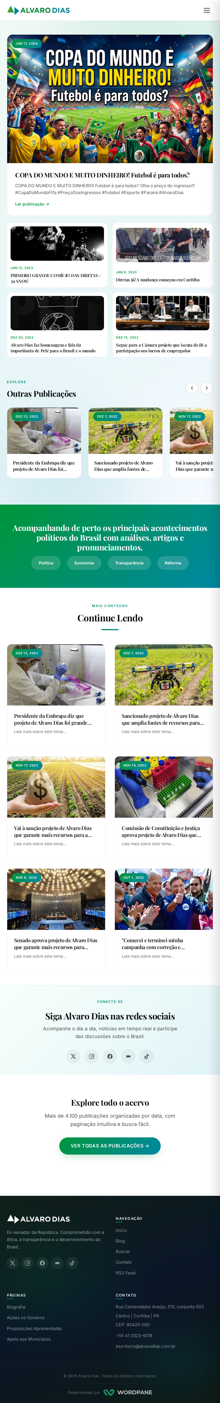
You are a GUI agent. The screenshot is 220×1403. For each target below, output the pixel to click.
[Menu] (207, 10)
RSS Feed (125, 1273)
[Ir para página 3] (113, 490)
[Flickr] (128, 1056)
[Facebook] (110, 1056)
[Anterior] (192, 388)
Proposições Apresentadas (34, 1328)
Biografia (16, 1307)
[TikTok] (147, 1056)
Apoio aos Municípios (29, 1339)
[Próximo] (207, 388)
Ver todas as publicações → (110, 1146)
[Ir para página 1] (106, 490)
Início (121, 1230)
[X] (73, 1056)
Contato (124, 1262)
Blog (120, 1241)
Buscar (123, 1251)
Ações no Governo (26, 1317)
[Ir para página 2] (110, 490)
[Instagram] (92, 1056)
